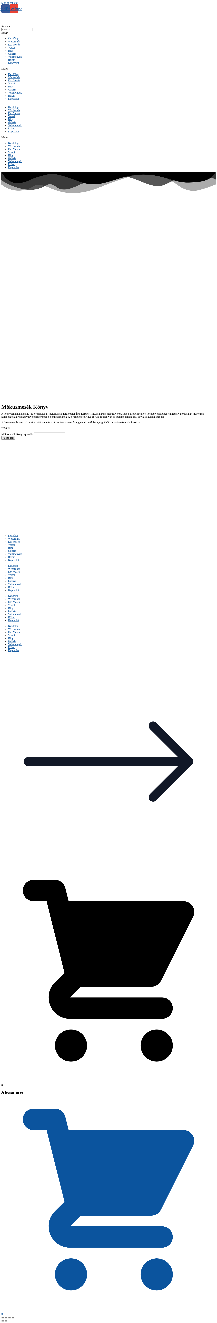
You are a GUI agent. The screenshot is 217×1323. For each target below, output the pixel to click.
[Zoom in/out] (13, 1317)
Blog (10, 50)
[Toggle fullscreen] (9, 1317)
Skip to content (9, 2)
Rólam (11, 59)
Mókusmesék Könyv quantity (17, 434)
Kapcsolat (13, 62)
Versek (11, 47)
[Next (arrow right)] (6, 1320)
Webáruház (14, 41)
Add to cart (8, 438)
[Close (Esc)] (2, 1317)
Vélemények (15, 56)
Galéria (12, 53)
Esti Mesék (14, 44)
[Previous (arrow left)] (2, 1320)
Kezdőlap (13, 38)
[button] (108, 68)
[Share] (6, 1317)
